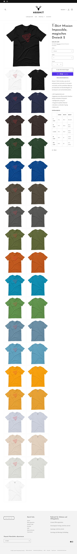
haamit (15, 550)
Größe (53, 54)
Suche (28, 520)
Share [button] (55, 150)
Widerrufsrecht (30, 530)
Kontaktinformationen (61, 550)
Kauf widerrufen (9, 518)
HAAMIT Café (30, 524)
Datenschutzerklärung (37, 550)
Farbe (53, 48)
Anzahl (53, 61)
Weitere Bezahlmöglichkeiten (63, 77)
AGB (28, 528)
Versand (58, 43)
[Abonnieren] (29, 541)
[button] (5, 9)
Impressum (30, 532)
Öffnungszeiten (31, 522)
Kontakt (29, 526)
